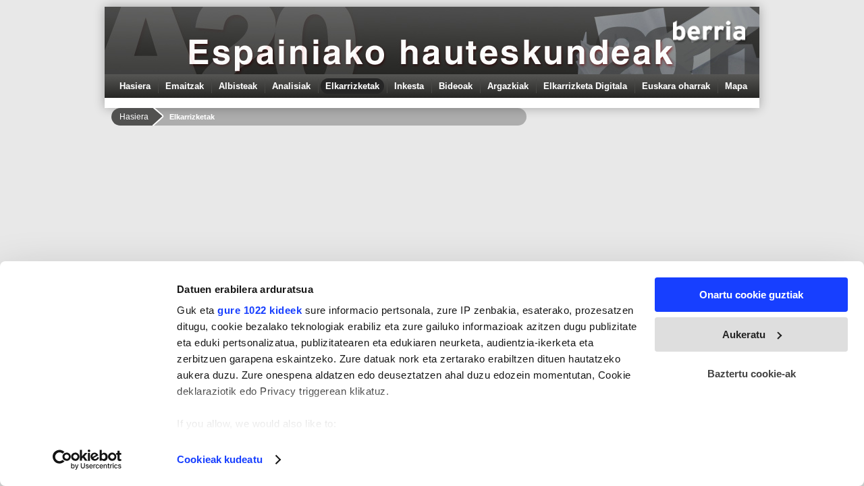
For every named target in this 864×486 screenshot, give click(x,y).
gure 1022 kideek (259, 310)
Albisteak (238, 86)
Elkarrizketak (352, 86)
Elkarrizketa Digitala (585, 86)
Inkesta (409, 86)
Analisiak (291, 86)
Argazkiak (508, 86)
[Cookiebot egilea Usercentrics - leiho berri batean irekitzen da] (87, 460)
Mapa (736, 86)
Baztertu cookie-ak (751, 373)
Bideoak (456, 86)
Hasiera (135, 86)
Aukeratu (743, 334)
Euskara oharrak (676, 86)
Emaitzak (184, 86)
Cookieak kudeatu (220, 459)
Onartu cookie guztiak (751, 294)
